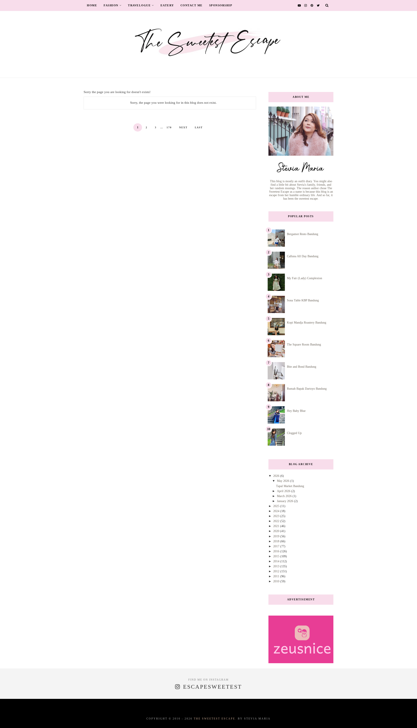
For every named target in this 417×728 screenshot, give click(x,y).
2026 (276, 476)
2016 (276, 551)
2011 (276, 576)
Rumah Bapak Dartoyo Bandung (307, 388)
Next (183, 127)
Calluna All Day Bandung (302, 256)
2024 (276, 511)
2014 (276, 561)
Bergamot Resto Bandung (302, 234)
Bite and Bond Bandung (301, 366)
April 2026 (284, 491)
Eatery (167, 5)
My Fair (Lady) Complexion (304, 278)
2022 (276, 521)
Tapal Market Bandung (290, 486)
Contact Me (191, 5)
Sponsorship (220, 5)
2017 (276, 546)
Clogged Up (294, 433)
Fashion (111, 5)
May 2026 (283, 481)
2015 (276, 556)
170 (169, 127)
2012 (276, 571)
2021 (276, 526)
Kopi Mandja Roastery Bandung (306, 322)
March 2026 (285, 496)
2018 (276, 541)
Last (199, 127)
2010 (276, 581)
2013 (276, 566)
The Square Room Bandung (304, 344)
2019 (276, 536)
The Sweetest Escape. (215, 718)
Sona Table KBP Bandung (303, 300)
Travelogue (139, 5)
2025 (276, 506)
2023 (276, 516)
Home (92, 5)
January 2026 (285, 501)
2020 (276, 531)
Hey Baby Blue (296, 410)
